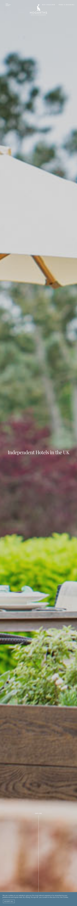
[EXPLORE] (38, 860)
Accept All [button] (8, 901)
